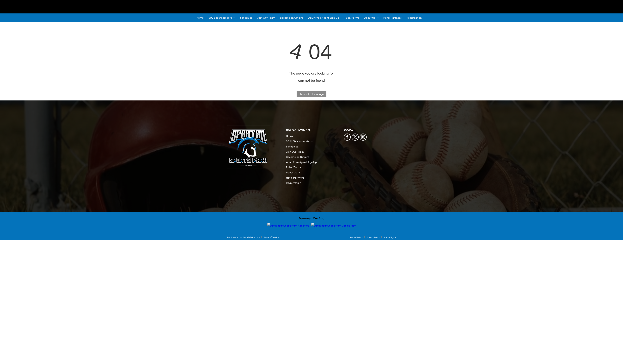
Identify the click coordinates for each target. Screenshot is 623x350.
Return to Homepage (311, 94)
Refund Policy (356, 237)
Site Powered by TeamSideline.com (243, 237)
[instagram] (363, 137)
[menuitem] (202, 17)
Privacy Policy (373, 237)
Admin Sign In (390, 237)
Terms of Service (271, 237)
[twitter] (355, 137)
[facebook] (347, 137)
